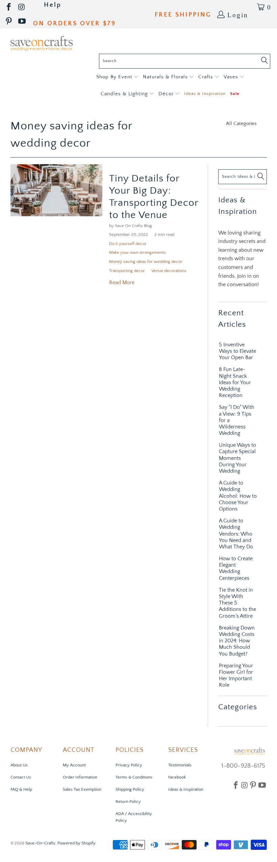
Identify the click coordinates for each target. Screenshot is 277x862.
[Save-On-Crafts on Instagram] (22, 7)
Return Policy (128, 801)
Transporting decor (127, 270)
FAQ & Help (21, 789)
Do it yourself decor (128, 243)
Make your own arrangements (137, 252)
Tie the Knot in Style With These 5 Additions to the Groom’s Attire (237, 603)
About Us (19, 765)
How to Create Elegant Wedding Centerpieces (236, 568)
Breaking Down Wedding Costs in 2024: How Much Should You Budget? (237, 641)
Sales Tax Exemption (82, 789)
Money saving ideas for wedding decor (145, 261)
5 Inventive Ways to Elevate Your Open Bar (237, 351)
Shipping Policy (130, 789)
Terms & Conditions (134, 777)
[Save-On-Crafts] (41, 43)
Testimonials (180, 765)
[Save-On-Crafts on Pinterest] (9, 21)
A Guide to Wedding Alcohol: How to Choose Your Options (238, 496)
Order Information (80, 777)
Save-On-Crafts (40, 843)
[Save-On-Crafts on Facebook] (9, 7)
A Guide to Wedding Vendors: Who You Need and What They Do (236, 534)
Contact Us (20, 777)
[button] (117, 77)
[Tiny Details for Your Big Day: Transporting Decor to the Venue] (56, 190)
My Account (74, 765)
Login (237, 14)
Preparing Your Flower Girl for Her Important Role (236, 675)
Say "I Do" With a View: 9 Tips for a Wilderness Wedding (236, 420)
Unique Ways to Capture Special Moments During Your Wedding (237, 458)
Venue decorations (168, 270)
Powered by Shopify (76, 843)
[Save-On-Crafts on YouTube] (22, 21)
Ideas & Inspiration (185, 789)
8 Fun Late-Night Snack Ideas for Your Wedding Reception (235, 382)
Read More (121, 282)
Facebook (177, 777)
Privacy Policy (129, 765)
